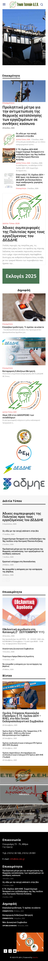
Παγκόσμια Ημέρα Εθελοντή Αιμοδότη (18, 656)
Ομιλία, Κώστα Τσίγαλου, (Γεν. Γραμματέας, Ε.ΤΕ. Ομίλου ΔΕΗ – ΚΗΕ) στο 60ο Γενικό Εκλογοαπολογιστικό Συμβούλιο (22, 733)
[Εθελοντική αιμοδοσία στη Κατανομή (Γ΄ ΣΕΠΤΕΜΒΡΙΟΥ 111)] (24, 612)
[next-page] (7, 579)
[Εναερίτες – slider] (24, 37)
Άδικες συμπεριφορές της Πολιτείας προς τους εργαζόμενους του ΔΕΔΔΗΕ (24, 233)
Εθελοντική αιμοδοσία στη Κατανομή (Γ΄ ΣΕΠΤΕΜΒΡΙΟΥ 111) (23, 631)
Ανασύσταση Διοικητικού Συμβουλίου (18, 649)
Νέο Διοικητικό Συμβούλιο (14, 922)
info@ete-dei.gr (17, 858)
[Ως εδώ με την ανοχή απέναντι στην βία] (8, 139)
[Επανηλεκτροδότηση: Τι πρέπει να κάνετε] (24, 307)
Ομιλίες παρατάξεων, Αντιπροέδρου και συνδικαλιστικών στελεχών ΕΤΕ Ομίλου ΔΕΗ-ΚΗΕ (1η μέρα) (22, 755)
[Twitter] (10, 951)
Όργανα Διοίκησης (9, 926)
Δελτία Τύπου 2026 (23, 139)
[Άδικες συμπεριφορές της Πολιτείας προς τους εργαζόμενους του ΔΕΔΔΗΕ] (24, 206)
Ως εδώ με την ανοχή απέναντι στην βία (26, 134)
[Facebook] (5, 951)
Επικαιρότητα (8, 103)
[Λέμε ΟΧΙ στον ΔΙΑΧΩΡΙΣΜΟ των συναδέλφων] (24, 395)
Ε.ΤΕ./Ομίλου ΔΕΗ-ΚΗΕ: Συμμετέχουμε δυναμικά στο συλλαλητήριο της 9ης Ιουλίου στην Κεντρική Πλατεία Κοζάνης (30, 154)
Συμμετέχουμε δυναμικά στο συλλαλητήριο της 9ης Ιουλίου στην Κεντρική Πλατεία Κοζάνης (24, 540)
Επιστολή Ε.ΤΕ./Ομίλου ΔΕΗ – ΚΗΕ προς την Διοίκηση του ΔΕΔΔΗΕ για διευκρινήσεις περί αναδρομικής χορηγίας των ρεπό (30, 179)
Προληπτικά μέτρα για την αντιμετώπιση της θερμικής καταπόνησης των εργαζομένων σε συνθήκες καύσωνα (22, 115)
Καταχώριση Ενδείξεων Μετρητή (18, 371)
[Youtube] (14, 951)
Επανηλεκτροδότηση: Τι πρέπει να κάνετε (23, 327)
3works (35, 957)
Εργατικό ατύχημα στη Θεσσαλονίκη (18, 561)
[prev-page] (4, 579)
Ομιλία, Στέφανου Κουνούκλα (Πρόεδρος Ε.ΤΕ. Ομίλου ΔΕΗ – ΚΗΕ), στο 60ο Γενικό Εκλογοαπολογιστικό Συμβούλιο (22, 717)
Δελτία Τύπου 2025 (9, 412)
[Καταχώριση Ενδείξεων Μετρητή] (24, 351)
